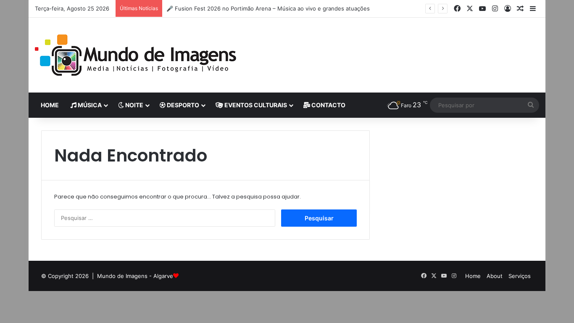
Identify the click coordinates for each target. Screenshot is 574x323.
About (495, 276)
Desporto (182, 105)
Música (89, 105)
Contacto (327, 105)
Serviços (519, 276)
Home (50, 105)
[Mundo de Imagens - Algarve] (136, 55)
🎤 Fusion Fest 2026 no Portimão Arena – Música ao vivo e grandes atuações (268, 8)
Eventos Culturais (255, 105)
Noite (133, 105)
